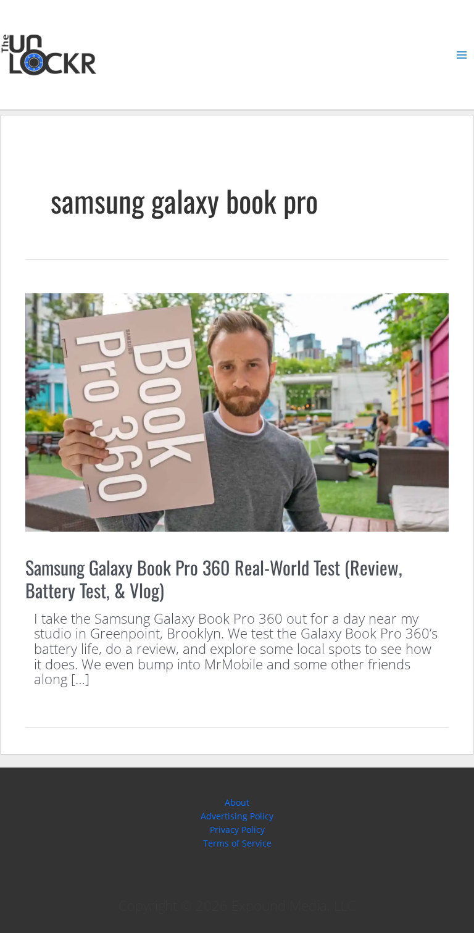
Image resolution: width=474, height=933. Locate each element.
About (237, 802)
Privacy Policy (237, 829)
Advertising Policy (237, 816)
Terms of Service (237, 843)
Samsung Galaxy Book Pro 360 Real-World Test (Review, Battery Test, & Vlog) (213, 578)
